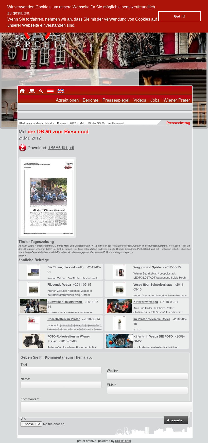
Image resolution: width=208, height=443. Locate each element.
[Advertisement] (154, 189)
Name (25, 378)
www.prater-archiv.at (39, 123)
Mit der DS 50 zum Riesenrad (106, 123)
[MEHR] (23, 255)
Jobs (155, 100)
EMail (111, 384)
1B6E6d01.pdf (61, 147)
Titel (24, 364)
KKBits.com (123, 440)
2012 (73, 123)
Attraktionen (67, 100)
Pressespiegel (115, 100)
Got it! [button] (179, 16)
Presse (61, 123)
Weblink (112, 370)
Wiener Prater (177, 100)
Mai (82, 123)
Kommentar (30, 398)
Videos (139, 100)
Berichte (90, 100)
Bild (23, 418)
